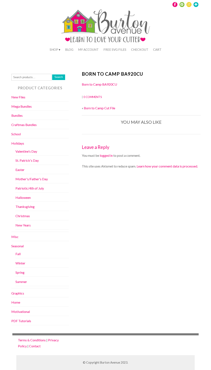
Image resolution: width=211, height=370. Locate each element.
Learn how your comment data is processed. (167, 166)
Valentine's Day (26, 151)
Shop (54, 49)
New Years (23, 225)
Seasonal (17, 246)
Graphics (17, 293)
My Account (88, 49)
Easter (20, 170)
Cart (157, 49)
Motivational (20, 311)
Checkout (139, 49)
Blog (69, 49)
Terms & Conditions (32, 340)
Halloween (23, 197)
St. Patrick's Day (27, 160)
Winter (20, 263)
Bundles (17, 115)
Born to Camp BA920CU (112, 74)
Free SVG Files (114, 49)
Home (15, 302)
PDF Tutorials (21, 321)
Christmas (22, 216)
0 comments (92, 97)
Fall (18, 254)
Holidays (17, 143)
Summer (21, 282)
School (16, 134)
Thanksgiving (25, 207)
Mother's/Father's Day (31, 179)
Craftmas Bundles (24, 125)
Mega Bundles (21, 106)
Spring (20, 272)
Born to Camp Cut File (99, 108)
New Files (18, 97)
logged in (106, 155)
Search (58, 77)
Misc (15, 237)
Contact (35, 346)
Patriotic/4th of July (29, 188)
